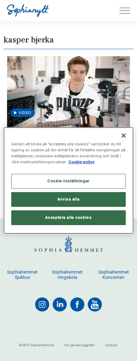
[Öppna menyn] (124, 11)
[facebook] (77, 304)
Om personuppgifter (79, 345)
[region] (69, 180)
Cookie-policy (81, 161)
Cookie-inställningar (68, 180)
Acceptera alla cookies (68, 217)
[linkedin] (60, 304)
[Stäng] (123, 135)
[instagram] (42, 304)
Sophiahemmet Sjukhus (22, 275)
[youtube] (95, 304)
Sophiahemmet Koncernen (113, 275)
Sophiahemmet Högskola (67, 275)
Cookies (111, 345)
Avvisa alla (68, 199)
